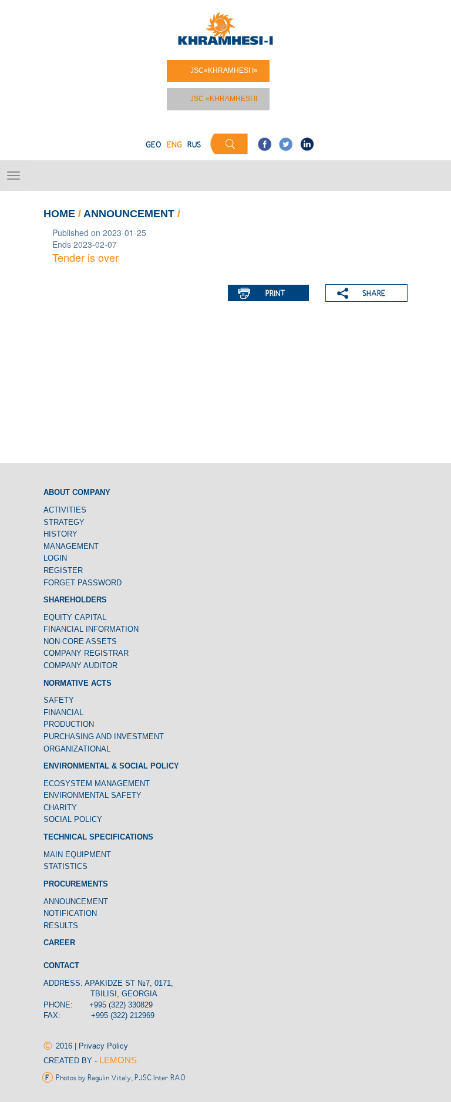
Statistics (65, 866)
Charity (60, 807)
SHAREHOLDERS (75, 599)
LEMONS (118, 1060)
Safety (58, 700)
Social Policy (72, 819)
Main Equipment (77, 854)
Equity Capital (74, 617)
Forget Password (82, 582)
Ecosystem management (96, 783)
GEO (153, 145)
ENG (174, 145)
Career (59, 942)
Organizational (76, 748)
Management (71, 546)
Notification (71, 913)
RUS (194, 145)
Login (55, 558)
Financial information (91, 629)
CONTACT (61, 965)
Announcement (130, 214)
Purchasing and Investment (103, 736)
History (60, 534)
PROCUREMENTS (75, 883)
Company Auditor (80, 665)
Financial (63, 712)
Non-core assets (80, 641)
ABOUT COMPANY (76, 492)
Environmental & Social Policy (111, 765)
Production (68, 724)
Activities (64, 509)
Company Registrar (86, 653)
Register (63, 570)
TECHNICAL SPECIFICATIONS (98, 837)
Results (60, 925)
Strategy (64, 522)
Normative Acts (77, 683)
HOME (59, 214)
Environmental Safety (92, 795)
